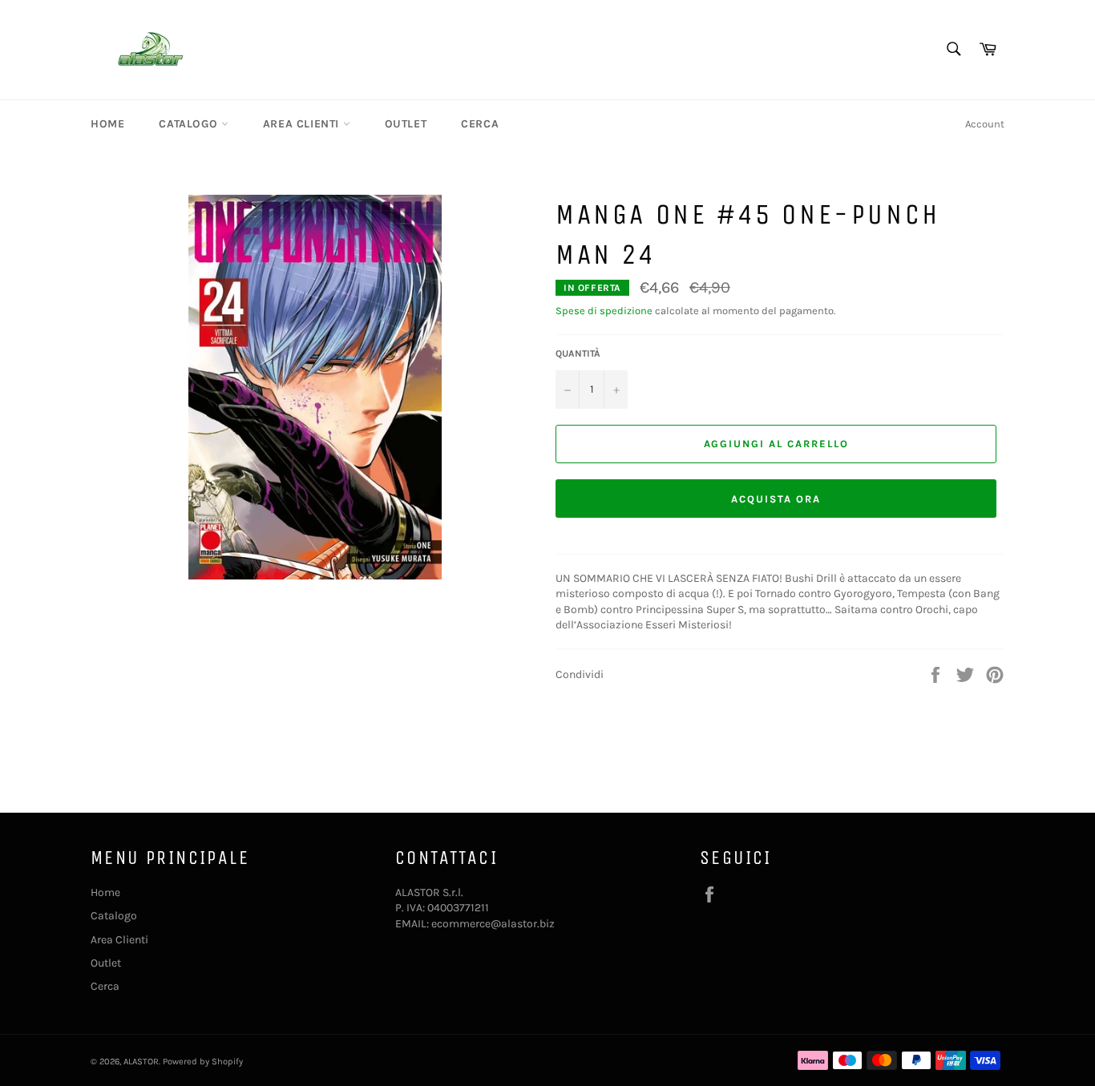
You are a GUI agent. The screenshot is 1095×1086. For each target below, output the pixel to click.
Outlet (406, 124)
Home (107, 124)
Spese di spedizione (604, 311)
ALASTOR (141, 1061)
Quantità (578, 353)
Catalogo (189, 124)
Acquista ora (775, 499)
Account (984, 124)
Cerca (480, 124)
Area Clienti (303, 124)
